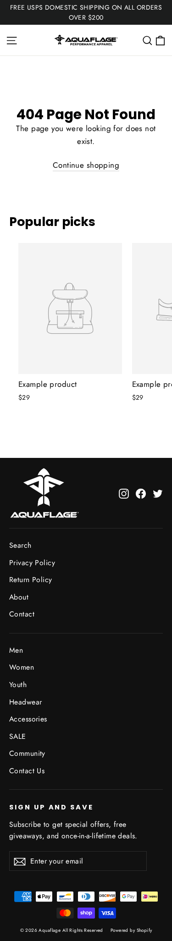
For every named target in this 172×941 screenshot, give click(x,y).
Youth (18, 684)
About (18, 597)
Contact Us (26, 770)
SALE (17, 736)
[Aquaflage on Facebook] (141, 493)
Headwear (25, 702)
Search (20, 545)
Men (16, 650)
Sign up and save (51, 807)
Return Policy (30, 579)
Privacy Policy (32, 562)
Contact (21, 614)
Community (27, 753)
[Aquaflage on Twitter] (158, 493)
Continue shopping (86, 165)
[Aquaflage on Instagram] (124, 493)
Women (21, 667)
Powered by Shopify (131, 930)
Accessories (28, 719)
